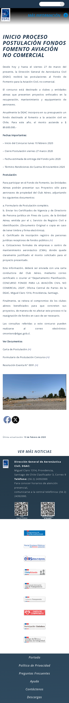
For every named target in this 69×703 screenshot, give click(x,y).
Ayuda (34, 681)
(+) (50, 240)
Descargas (34, 697)
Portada (34, 657)
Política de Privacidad (34, 665)
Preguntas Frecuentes (34, 673)
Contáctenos (34, 689)
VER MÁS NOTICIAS (35, 451)
